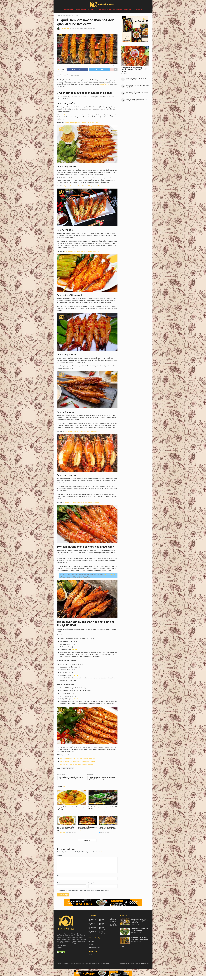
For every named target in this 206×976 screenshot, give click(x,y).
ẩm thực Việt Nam (110, 574)
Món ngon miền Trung (102, 928)
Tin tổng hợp (137, 9)
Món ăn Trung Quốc (92, 932)
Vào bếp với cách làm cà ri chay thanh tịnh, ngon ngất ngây (71, 808)
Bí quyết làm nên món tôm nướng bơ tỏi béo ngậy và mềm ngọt (82, 431)
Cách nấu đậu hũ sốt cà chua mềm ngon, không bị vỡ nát (87, 828)
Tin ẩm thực (128, 9)
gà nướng (91, 955)
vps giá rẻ (59, 947)
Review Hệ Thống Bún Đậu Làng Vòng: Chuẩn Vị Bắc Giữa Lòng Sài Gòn (139, 921)
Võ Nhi (60, 811)
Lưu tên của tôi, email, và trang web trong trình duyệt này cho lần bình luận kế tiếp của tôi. (84, 890)
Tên (58, 875)
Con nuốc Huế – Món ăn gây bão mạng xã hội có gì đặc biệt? (137, 86)
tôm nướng (67, 115)
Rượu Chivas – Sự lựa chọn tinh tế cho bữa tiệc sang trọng (139, 938)
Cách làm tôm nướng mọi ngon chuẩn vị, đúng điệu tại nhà (76, 764)
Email (59, 883)
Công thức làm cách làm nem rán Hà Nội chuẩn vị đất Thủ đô (136, 79)
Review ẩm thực (69, 9)
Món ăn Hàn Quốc (92, 924)
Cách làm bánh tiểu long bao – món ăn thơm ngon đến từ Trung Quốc (137, 93)
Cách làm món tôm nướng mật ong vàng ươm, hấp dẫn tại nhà (81, 502)
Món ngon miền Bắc (101, 920)
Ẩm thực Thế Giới (101, 9)
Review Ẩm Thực (61, 15)
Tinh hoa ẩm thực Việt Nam (84, 9)
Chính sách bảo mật (94, 947)
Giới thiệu (91, 941)
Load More (87, 840)
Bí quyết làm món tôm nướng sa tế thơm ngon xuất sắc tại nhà (81, 251)
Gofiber (107, 963)
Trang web (91, 883)
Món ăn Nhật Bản (92, 928)
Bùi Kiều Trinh (65, 28)
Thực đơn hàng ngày (115, 9)
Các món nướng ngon (67, 768)
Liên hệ (91, 944)
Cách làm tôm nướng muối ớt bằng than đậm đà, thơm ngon (81, 123)
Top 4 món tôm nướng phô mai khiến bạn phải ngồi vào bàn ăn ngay (83, 186)
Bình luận (60, 855)
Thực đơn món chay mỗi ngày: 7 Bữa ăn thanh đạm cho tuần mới (107, 828)
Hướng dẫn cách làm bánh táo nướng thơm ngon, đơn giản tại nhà (136, 100)
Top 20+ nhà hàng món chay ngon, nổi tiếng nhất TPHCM (103, 808)
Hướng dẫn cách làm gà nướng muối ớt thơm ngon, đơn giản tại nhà (131, 69)
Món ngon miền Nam (101, 924)
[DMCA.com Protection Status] (61, 952)
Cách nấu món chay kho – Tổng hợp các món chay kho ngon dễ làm (65, 828)
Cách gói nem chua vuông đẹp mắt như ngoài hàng (139, 929)
